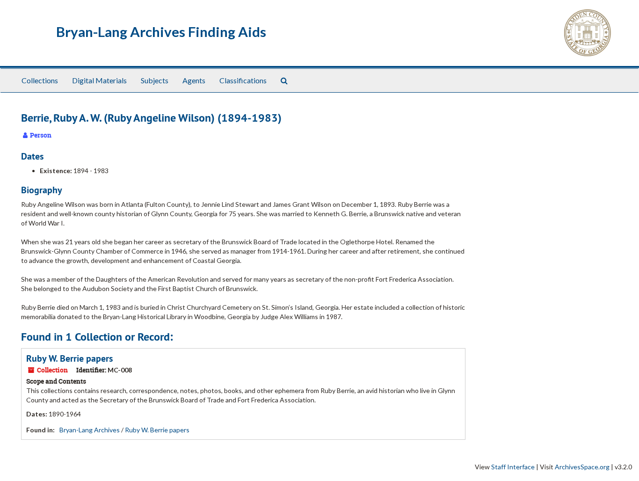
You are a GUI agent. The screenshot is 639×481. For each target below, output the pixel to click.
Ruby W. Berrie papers (69, 358)
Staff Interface (513, 467)
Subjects (154, 80)
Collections (40, 80)
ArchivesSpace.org (582, 467)
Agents (193, 80)
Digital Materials (99, 80)
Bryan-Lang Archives (89, 430)
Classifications (243, 80)
